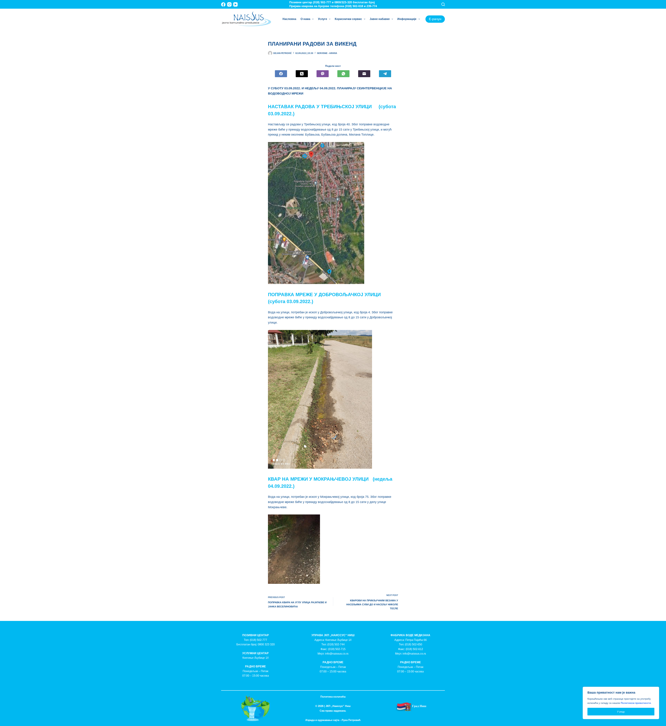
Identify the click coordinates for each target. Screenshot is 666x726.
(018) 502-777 (258, 639)
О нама (305, 19)
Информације (406, 19)
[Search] (443, 4)
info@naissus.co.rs (336, 653)
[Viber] (323, 73)
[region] (621, 703)
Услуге (322, 19)
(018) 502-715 (336, 649)
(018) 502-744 (336, 644)
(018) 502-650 (413, 644)
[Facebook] (223, 4)
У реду (621, 711)
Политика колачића (332, 696)
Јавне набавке (380, 19)
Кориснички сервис (348, 19)
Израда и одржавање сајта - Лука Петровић (333, 720)
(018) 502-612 (414, 649)
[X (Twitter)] (302, 73)
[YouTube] (235, 4)
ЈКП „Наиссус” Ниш (338, 705)
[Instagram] (229, 4)
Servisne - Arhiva (327, 53)
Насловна (289, 19)
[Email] (364, 73)
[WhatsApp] (343, 73)
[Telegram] (385, 73)
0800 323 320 (266, 644)
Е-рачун (435, 19)
